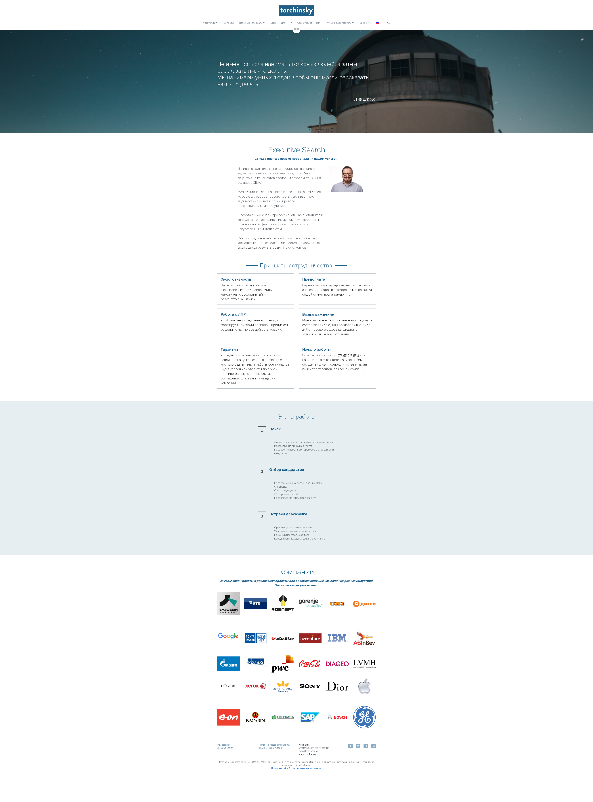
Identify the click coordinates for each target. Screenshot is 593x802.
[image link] (296, 11)
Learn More (17, 790)
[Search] (388, 22)
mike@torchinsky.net (337, 437)
